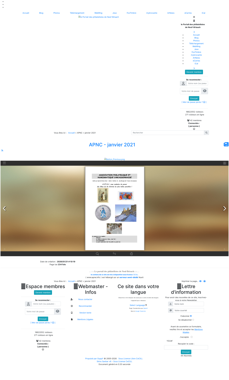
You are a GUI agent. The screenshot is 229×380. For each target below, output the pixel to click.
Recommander (85, 306)
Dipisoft (145, 308)
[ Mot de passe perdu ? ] (194, 102)
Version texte (85, 312)
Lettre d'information (186, 289)
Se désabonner (185, 320)
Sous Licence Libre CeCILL (130, 358)
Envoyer (194, 98)
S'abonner (185, 316)
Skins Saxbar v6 (104, 361)
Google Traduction (140, 311)
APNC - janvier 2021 (112, 145)
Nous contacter (85, 299)
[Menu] (194, 17)
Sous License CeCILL (122, 361)
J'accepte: (185, 337)
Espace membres (43, 286)
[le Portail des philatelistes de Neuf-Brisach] (98, 17)
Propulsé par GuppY (94, 358)
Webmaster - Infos (90, 289)
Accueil (71, 133)
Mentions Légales (85, 319)
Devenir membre (194, 72)
